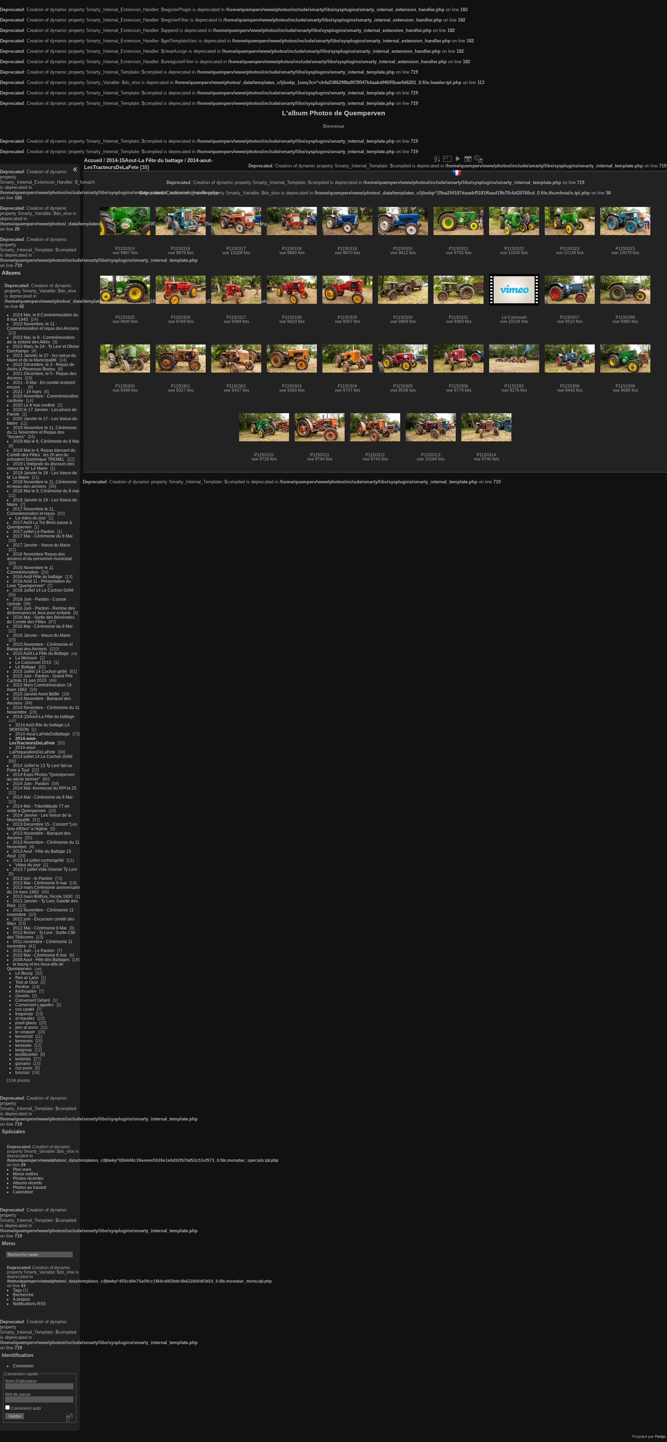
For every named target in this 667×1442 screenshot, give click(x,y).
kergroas (23, 1050)
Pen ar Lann (27, 977)
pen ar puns (26, 1027)
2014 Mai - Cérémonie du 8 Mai (43, 797)
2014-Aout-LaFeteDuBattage (42, 734)
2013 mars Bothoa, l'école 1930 (43, 896)
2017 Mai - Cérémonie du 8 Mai (43, 536)
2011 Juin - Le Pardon (34, 950)
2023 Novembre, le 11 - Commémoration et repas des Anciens (43, 326)
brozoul (22, 1072)
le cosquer (25, 1032)
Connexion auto (25, 1408)
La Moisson (26, 658)
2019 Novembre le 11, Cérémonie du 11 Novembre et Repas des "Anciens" (42, 432)
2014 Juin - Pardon (31, 783)
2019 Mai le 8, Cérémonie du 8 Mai (46, 441)
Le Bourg (24, 973)
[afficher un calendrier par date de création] (478, 158)
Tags (17, 1290)
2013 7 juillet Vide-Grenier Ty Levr (45, 869)
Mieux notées (25, 1174)
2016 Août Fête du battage (38, 576)
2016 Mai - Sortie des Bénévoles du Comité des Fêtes (40, 619)
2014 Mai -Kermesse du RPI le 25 (44, 788)
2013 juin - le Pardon (32, 878)
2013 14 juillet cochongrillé (39, 860)
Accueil (93, 160)
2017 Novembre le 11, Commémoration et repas (31, 511)
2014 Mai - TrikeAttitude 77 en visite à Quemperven (38, 808)
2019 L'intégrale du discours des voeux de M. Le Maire (40, 465)
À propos (21, 1299)
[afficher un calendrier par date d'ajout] (467, 158)
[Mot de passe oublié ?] (68, 1417)
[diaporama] (457, 158)
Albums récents (27, 1183)
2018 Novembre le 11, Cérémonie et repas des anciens (42, 484)
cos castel (24, 1009)
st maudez (25, 1018)
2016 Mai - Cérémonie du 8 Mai (43, 626)
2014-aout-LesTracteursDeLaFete (32, 740)
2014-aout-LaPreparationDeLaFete (32, 749)
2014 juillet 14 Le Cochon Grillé (43, 756)
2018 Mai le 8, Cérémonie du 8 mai (46, 491)
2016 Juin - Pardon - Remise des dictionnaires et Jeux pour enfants (41, 610)
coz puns (23, 1068)
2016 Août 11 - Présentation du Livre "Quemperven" (39, 583)
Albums (11, 273)
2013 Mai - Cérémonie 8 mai (40, 883)
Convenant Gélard (32, 1000)
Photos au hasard (29, 1187)
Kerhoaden (25, 991)
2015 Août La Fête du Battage (41, 653)
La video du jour (30, 518)
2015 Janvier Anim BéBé (36, 694)
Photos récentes (28, 1178)
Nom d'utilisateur (21, 1381)
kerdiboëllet (26, 1054)
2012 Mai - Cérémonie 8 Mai (40, 928)
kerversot (24, 1036)
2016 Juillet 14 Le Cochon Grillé (43, 590)
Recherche (23, 1294)
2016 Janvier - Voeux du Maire (42, 635)
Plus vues (22, 1169)
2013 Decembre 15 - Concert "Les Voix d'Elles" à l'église (42, 826)
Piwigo (660, 1436)
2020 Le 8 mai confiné (34, 405)
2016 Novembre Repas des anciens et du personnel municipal (39, 556)
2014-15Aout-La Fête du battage (43, 716)
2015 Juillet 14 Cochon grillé (40, 671)
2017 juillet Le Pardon (34, 531)
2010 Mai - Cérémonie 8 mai (40, 955)
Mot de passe (18, 1394)
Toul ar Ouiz (26, 982)
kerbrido (23, 1059)
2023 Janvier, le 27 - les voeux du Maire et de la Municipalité (41, 357)
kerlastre (23, 1045)
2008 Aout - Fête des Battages (41, 959)
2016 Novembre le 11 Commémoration (30, 569)
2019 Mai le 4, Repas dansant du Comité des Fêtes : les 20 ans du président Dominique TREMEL (41, 454)
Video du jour (28, 864)
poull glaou (25, 1022)
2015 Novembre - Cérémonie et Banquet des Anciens (40, 646)
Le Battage (25, 667)
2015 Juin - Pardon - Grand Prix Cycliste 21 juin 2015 (40, 678)
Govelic (22, 995)
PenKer (22, 986)
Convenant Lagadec (34, 1004)
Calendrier (23, 1192)
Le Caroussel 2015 (33, 662)
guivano (23, 1063)
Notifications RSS (29, 1303)
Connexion (23, 1366)
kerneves (24, 1041)
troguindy (24, 1013)
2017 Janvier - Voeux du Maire (42, 545)
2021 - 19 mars (27, 391)
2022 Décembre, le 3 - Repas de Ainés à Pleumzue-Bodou (40, 366)
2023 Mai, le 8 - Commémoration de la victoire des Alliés (41, 339)
